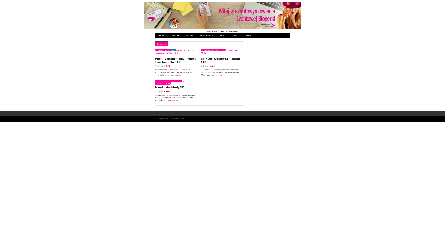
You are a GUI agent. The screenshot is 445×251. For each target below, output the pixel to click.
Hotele (167, 50)
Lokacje (236, 35)
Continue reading (174, 75)
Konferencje (169, 81)
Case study (223, 35)
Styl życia (176, 35)
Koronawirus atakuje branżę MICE (169, 87)
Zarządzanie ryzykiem (218, 50)
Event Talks (162, 35)
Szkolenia (189, 35)
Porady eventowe (205, 35)
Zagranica (178, 81)
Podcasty (248, 35)
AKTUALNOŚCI (159, 50)
